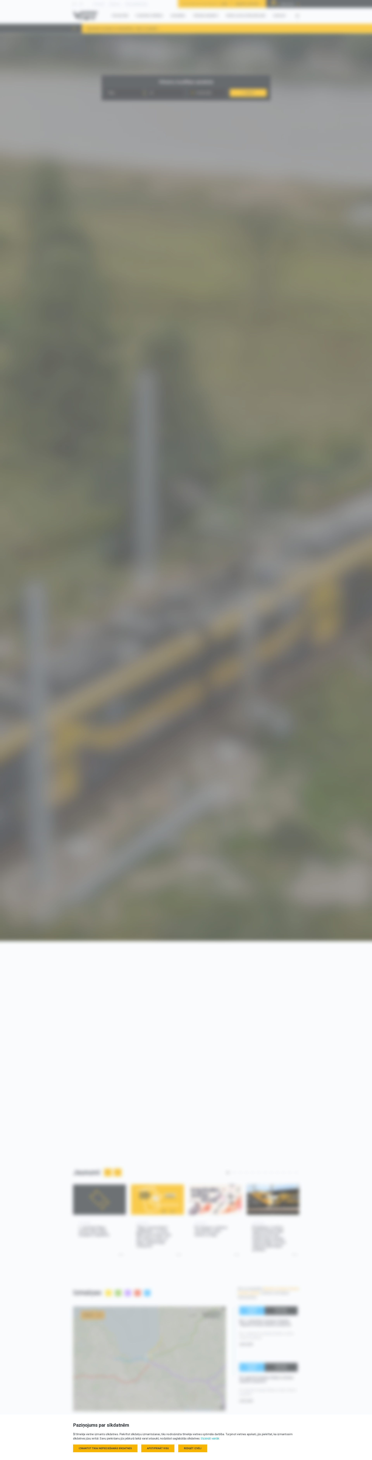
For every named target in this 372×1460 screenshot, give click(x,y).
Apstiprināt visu (158, 1448)
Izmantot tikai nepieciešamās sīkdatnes (105, 1448)
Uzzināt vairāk (210, 1438)
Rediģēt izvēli (193, 1448)
